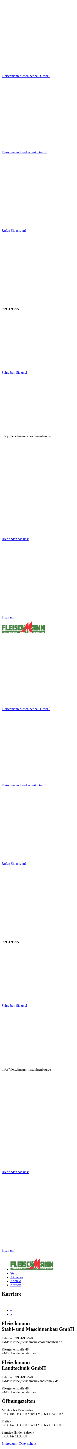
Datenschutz (27, 1443)
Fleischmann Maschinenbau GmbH (26, 76)
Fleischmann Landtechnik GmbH (24, 152)
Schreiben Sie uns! (14, 372)
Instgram (7, 617)
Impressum (9, 1443)
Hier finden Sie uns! (15, 539)
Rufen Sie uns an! (14, 230)
